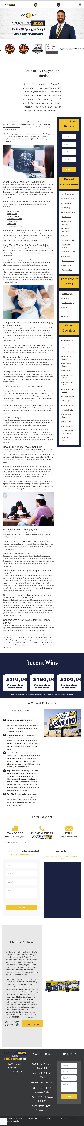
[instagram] (69, 1121)
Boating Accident (68, 199)
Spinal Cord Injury (68, 261)
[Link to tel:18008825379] (58, 5)
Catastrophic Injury (68, 212)
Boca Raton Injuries (68, 340)
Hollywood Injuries (68, 396)
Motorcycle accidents (14, 216)
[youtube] (72, 1121)
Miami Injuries (67, 401)
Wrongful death (12, 214)
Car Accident (66, 217)
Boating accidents (13, 211)
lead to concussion (34, 201)
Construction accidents (14, 219)
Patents (64, 307)
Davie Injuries (67, 370)
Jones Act (65, 298)
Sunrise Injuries (67, 421)
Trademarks (66, 312)
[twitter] (65, 1121)
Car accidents (11, 224)
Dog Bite (65, 235)
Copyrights (66, 316)
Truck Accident (67, 265)
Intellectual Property (68, 303)
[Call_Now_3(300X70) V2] (15, 1058)
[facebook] (61, 1121)
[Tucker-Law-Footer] (8, 4)
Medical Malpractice (69, 240)
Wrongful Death (67, 270)
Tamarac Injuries (67, 426)
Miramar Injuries (67, 405)
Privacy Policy (45, 1121)
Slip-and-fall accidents (14, 226)
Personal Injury (67, 294)
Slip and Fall (66, 256)
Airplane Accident (68, 194)
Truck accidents (12, 221)
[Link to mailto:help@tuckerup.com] (35, 5)
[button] (45, 726)
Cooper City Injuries (69, 352)
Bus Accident (66, 203)
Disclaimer (6, 1123)
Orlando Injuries (67, 410)
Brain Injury (66, 208)
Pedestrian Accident (68, 252)
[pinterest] (76, 1121)
